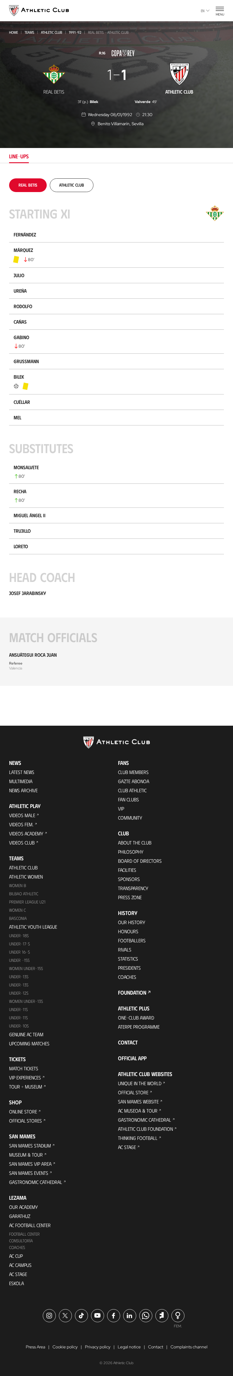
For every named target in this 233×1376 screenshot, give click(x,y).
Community (130, 817)
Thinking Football (137, 1138)
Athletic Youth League (33, 927)
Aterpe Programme (139, 1027)
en (202, 11)
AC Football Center (30, 1225)
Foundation (132, 992)
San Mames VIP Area (30, 1164)
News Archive (23, 790)
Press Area (35, 1347)
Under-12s (19, 993)
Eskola (16, 1283)
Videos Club (22, 842)
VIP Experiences (25, 1077)
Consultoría (21, 1240)
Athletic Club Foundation (145, 1129)
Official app (132, 1058)
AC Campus (20, 1265)
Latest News (21, 772)
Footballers (132, 940)
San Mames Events (28, 1173)
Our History (131, 922)
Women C (17, 910)
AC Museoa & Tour (137, 1110)
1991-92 (75, 32)
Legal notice (129, 1347)
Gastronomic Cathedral (35, 1182)
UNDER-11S (18, 1009)
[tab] (28, 185)
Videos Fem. (21, 824)
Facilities (127, 870)
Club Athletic (132, 790)
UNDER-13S (19, 984)
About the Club (134, 842)
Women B (17, 885)
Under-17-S (19, 943)
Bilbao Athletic (23, 893)
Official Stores (25, 1120)
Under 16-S (19, 952)
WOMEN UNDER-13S (26, 1001)
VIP (121, 808)
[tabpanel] (116, 432)
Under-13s (19, 976)
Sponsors (129, 879)
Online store (23, 1111)
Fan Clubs (128, 799)
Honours (128, 931)
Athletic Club (51, 32)
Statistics (128, 958)
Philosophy (131, 852)
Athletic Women (26, 876)
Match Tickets (23, 1068)
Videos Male (22, 815)
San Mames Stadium (30, 1145)
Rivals (124, 949)
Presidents (129, 968)
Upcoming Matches (29, 1043)
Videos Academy (26, 833)
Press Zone (130, 897)
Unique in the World (139, 1083)
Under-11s (18, 1017)
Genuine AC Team (26, 1034)
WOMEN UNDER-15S (26, 968)
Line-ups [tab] (19, 156)
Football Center (24, 1234)
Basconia (18, 918)
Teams (29, 32)
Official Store (133, 1092)
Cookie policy (65, 1347)
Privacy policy (97, 1347)
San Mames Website (138, 1101)
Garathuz (19, 1216)
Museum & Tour (26, 1155)
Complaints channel (189, 1347)
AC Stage (18, 1274)
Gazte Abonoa (133, 781)
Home (13, 32)
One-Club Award (136, 1017)
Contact (128, 1042)
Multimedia (20, 781)
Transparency (133, 888)
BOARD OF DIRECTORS (140, 861)
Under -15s (19, 960)
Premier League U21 (27, 901)
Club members (133, 772)
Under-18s (19, 935)
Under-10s (19, 1025)
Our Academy (23, 1207)
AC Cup (16, 1256)
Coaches (17, 1247)
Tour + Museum (25, 1086)
